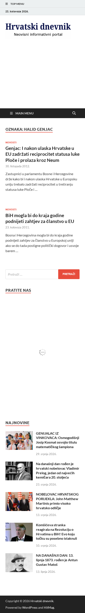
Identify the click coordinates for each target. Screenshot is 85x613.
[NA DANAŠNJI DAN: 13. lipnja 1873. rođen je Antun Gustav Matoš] (19, 556)
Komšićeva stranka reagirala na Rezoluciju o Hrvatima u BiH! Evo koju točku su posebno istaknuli (56, 531)
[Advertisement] (42, 77)
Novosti (10, 142)
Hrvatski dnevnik (42, 601)
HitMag (49, 607)
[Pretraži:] (42, 274)
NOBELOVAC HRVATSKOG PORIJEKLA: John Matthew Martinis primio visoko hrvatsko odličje (57, 501)
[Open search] (74, 113)
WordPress (29, 607)
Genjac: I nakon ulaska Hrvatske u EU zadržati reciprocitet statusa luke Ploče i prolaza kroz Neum (42, 154)
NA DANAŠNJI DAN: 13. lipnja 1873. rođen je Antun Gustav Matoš (57, 559)
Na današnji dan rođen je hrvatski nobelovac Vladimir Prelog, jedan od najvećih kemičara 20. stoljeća (57, 470)
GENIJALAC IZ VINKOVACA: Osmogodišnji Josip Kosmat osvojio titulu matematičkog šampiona (57, 440)
